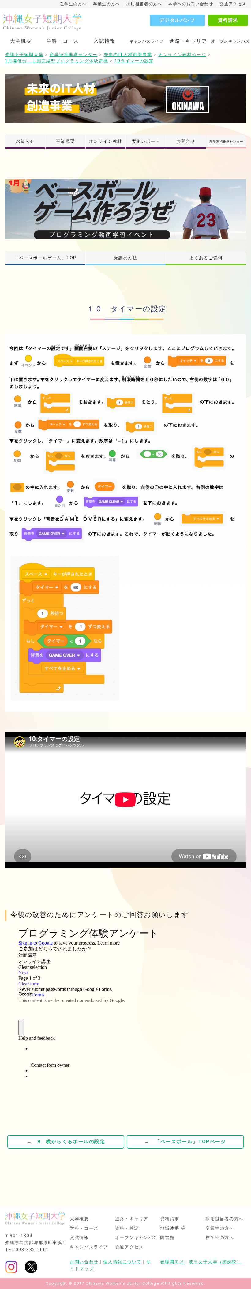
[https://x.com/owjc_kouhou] (31, 1266)
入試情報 (104, 41)
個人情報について (122, 1261)
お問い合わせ (84, 1261)
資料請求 (228, 20)
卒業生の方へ (106, 4)
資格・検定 (127, 1228)
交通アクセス (232, 4)
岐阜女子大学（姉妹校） (215, 1261)
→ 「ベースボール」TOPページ (185, 1141)
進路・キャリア (188, 41)
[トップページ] (53, 22)
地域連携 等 (173, 1228)
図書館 (167, 1238)
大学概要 (21, 41)
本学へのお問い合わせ (190, 4)
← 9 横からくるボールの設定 (66, 1141)
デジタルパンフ (177, 20)
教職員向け (172, 1261)
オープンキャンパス (136, 1238)
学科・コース (63, 41)
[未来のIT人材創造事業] (125, 98)
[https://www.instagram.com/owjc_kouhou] (11, 1266)
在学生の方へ (73, 4)
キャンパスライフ (89, 1247)
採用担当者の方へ (144, 4)
